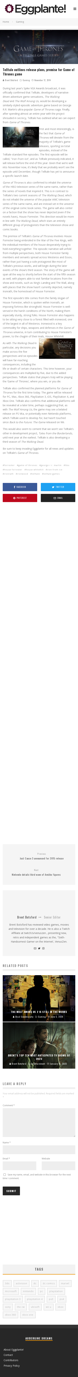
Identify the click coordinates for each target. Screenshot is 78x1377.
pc (41, 1291)
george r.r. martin (51, 465)
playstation (56, 1291)
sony (8, 1306)
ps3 (51, 1299)
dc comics (49, 1283)
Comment (9, 1105)
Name (7, 1142)
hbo (67, 465)
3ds (7, 1283)
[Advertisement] (39, 673)
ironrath (9, 473)
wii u (48, 1306)
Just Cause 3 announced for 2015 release (41, 856)
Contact (8, 1355)
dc (35, 1283)
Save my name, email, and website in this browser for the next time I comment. (37, 1176)
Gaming (26, 80)
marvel (65, 1283)
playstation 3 (13, 1299)
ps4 (62, 1299)
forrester (9, 465)
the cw (21, 1306)
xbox (60, 1306)
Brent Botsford (11, 80)
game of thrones (27, 465)
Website (46, 1158)
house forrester (13, 469)
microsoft (11, 1291)
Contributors (11, 1360)
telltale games (52, 473)
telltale (36, 473)
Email (6, 1158)
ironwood (22, 473)
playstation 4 (35, 1299)
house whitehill (35, 469)
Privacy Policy (12, 1365)
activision (21, 1283)
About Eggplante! (14, 1349)
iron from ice (54, 469)
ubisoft (35, 1306)
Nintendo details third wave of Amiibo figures (36, 872)
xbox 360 (10, 1314)
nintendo (28, 1291)
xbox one (27, 1314)
